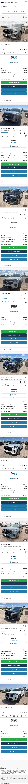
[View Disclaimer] (14, 52)
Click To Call (14, 90)
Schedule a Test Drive (14, 86)
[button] (4, 6)
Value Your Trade (14, 94)
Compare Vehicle (7, 100)
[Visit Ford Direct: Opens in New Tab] (6, 779)
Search (22, 11)
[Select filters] (23, 17)
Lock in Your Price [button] (14, 82)
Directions (12, 6)
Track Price (15, 62)
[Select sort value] (26, 17)
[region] (14, 73)
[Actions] (25, 44)
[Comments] (26, 53)
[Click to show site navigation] (26, 7)
